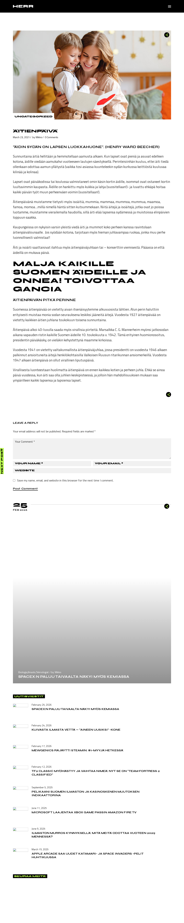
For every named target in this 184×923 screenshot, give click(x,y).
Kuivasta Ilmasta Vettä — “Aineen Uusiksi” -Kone (76, 729)
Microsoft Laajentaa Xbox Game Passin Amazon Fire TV (84, 812)
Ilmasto (32, 672)
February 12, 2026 (42, 767)
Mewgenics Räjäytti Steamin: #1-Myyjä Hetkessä (77, 750)
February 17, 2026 (42, 746)
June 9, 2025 (38, 828)
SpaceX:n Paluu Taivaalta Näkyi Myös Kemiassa (73, 676)
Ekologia (22, 672)
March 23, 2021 (21, 137)
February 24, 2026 (42, 725)
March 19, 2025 (40, 849)
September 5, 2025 (42, 787)
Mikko (39, 137)
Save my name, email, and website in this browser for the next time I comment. (65, 480)
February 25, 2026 (42, 705)
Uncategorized (33, 116)
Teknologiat (42, 672)
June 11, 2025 (39, 808)
